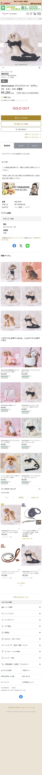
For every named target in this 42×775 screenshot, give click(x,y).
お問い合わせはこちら (21, 597)
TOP (2, 18)
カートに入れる (22, 118)
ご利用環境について (28, 682)
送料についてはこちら (32, 134)
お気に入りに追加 (22, 124)
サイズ (21, 145)
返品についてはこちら (32, 137)
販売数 (21, 497)
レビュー (35, 145)
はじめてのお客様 (6, 670)
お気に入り (35, 497)
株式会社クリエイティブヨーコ (15, 238)
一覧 (38, 489)
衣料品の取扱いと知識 (7, 676)
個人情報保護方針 (5, 687)
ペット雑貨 (28, 18)
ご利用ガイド (26, 670)
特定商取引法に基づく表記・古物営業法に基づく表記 (13, 690)
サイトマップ (5, 682)
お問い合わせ (26, 676)
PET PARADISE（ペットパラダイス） (14, 18)
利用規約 (14, 687)
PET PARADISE (11, 75)
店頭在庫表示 (22, 129)
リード (34, 18)
